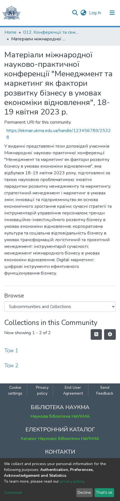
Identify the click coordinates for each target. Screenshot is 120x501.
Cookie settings (15, 390)
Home (10, 32)
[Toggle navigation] (112, 12)
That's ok (104, 492)
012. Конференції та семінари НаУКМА (51, 32)
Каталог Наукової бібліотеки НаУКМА (60, 439)
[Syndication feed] (96, 334)
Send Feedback (104, 390)
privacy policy (72, 481)
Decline (84, 492)
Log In (95, 13)
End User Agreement (73, 390)
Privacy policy (42, 390)
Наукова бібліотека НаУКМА (60, 416)
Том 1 (11, 350)
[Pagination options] (110, 334)
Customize (13, 492)
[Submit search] (75, 12)
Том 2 (11, 365)
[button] (83, 12)
